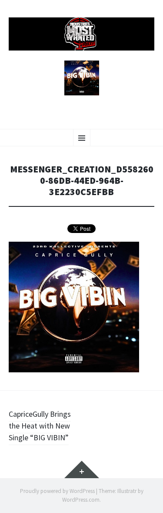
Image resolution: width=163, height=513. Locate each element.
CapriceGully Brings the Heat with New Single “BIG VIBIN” (40, 425)
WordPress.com (81, 499)
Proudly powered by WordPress (57, 491)
